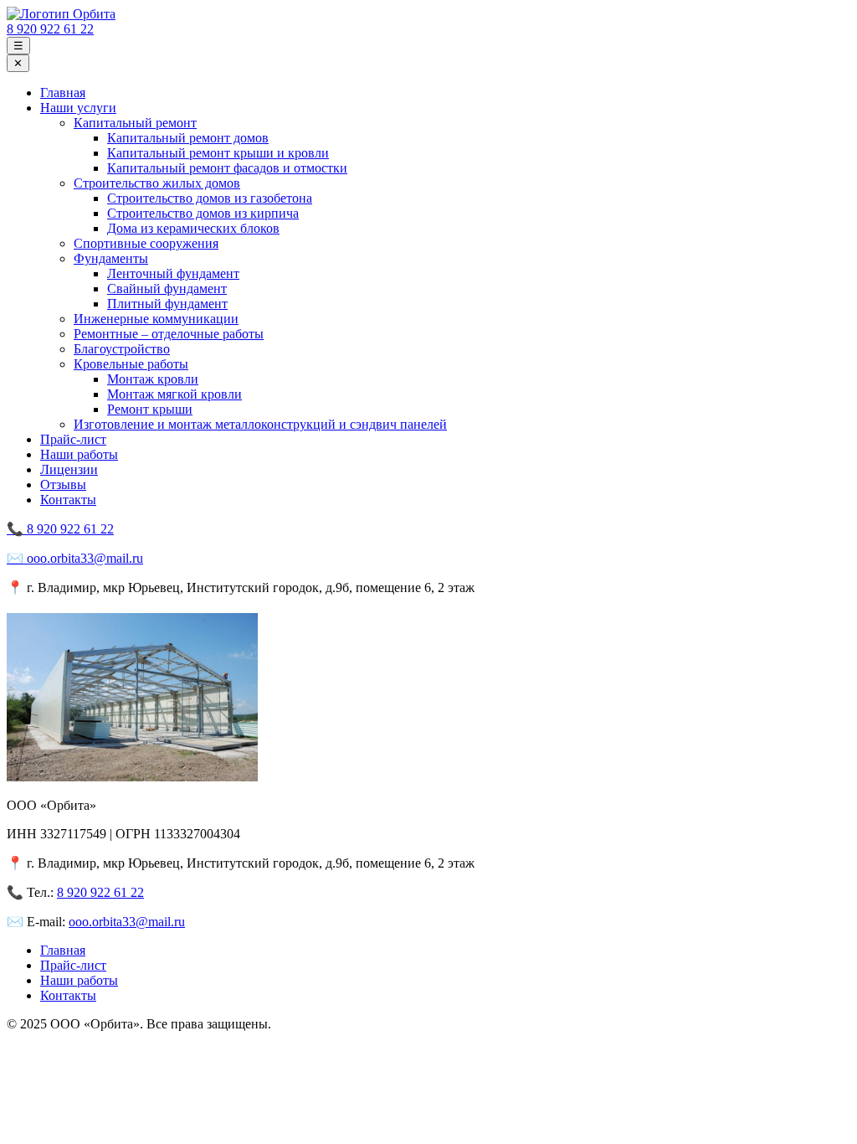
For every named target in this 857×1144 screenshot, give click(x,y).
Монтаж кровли (152, 379)
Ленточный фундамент (173, 273)
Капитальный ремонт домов (188, 138)
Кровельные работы (131, 364)
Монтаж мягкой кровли (174, 394)
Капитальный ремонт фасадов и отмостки (227, 168)
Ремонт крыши (149, 409)
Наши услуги (78, 107)
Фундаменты (111, 258)
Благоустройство (122, 349)
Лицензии (69, 469)
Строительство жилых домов (157, 183)
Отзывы (63, 484)
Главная (62, 92)
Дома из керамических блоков (193, 228)
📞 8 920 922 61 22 (60, 529)
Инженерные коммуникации (156, 319)
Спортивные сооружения (146, 243)
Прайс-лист (73, 439)
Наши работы (79, 454)
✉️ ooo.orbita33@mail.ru (75, 558)
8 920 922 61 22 (50, 29)
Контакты (68, 499)
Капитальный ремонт (135, 123)
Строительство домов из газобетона (209, 198)
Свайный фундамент (167, 288)
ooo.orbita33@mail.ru (127, 922)
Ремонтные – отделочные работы (169, 334)
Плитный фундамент (167, 303)
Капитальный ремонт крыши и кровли (218, 153)
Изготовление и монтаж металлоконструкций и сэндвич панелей (260, 424)
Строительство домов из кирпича (203, 213)
